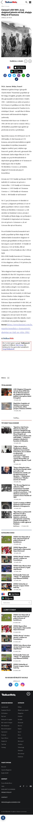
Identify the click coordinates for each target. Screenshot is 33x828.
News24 (3, 767)
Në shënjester (5, 725)
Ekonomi (20, 722)
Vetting (3, 747)
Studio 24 (4, 741)
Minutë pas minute (23, 710)
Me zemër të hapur (6, 722)
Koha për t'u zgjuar (6, 719)
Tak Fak (3, 744)
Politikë (20, 716)
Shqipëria (20, 713)
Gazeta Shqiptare (6, 770)
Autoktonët (4, 707)
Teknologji (21, 747)
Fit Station (4, 713)
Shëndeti (20, 750)
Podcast (3, 735)
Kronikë (20, 719)
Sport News (4, 738)
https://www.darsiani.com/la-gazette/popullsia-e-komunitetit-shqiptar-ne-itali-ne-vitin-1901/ (17, 328)
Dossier (7, 6)
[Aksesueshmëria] (3, 818)
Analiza (20, 744)
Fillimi (2, 6)
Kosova (20, 725)
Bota (19, 735)
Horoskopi (21, 753)
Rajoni (19, 729)
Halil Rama (17, 526)
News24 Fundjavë (6, 729)
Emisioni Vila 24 (5, 710)
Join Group (19, 345)
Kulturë (20, 738)
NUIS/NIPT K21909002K (8, 789)
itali (8, 378)
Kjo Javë (3, 716)
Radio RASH (4, 773)
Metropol (21, 741)
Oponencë (4, 732)
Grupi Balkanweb (8, 349)
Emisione (20, 756)
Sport (19, 732)
